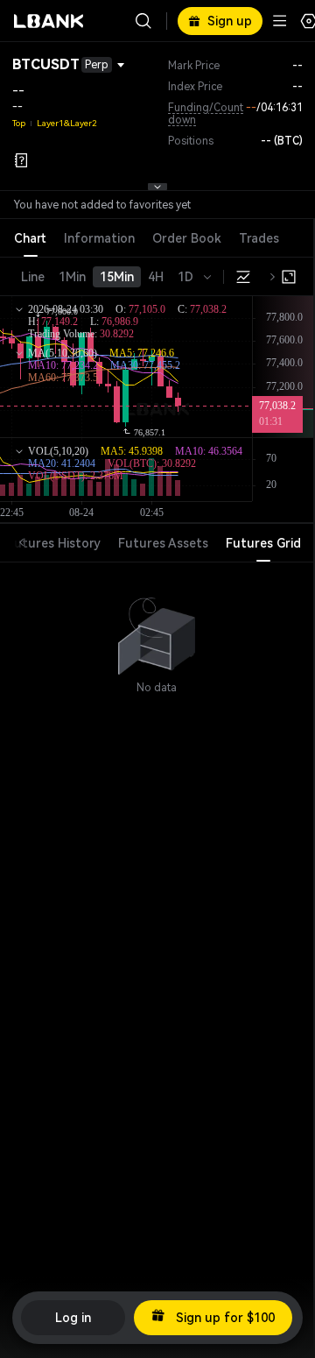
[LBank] (49, 21)
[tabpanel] (156, 628)
